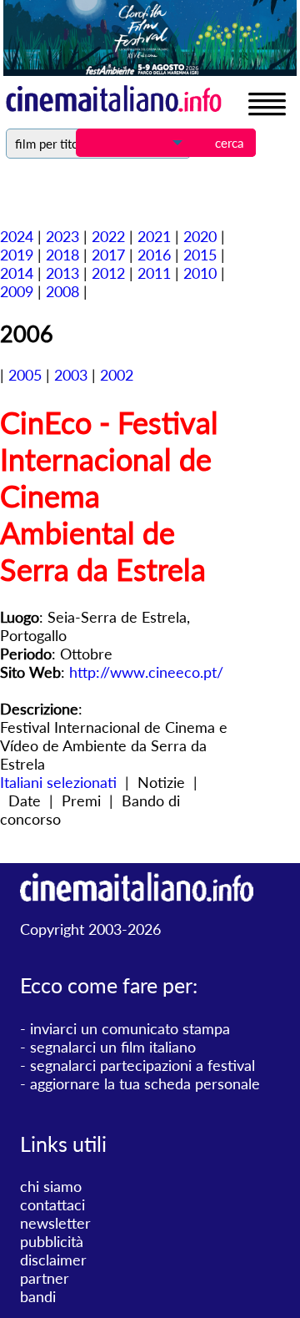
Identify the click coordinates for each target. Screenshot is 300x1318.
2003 (71, 375)
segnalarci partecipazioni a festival (142, 1065)
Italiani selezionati (58, 782)
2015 (200, 254)
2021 (154, 236)
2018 (62, 254)
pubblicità (51, 1241)
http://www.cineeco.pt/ (146, 672)
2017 (108, 254)
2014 (16, 273)
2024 (16, 236)
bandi (38, 1296)
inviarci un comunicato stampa (130, 1028)
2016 (154, 254)
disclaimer (53, 1259)
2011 (154, 273)
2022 (108, 236)
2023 (62, 236)
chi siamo (51, 1186)
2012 (108, 273)
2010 (200, 273)
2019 (16, 254)
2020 (200, 236)
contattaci (52, 1204)
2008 (62, 291)
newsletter (55, 1223)
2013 (62, 273)
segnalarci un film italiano (113, 1047)
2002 (116, 375)
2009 (16, 291)
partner (44, 1278)
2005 (25, 375)
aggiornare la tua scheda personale (145, 1083)
